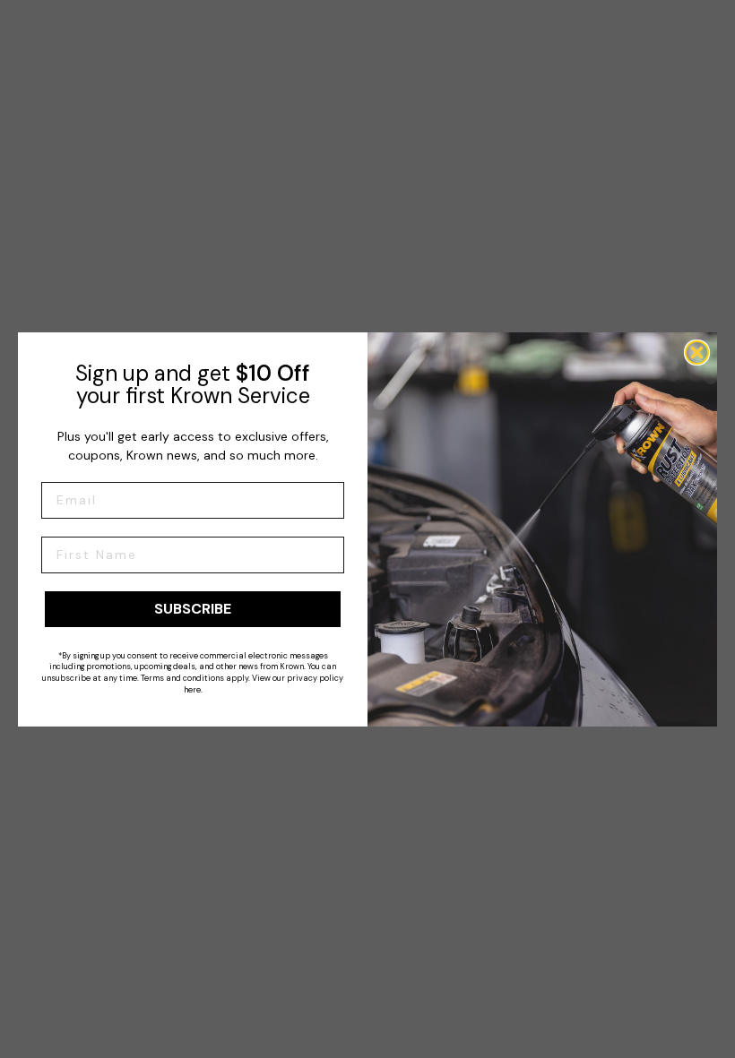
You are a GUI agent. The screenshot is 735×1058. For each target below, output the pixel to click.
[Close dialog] (697, 352)
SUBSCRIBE (192, 608)
